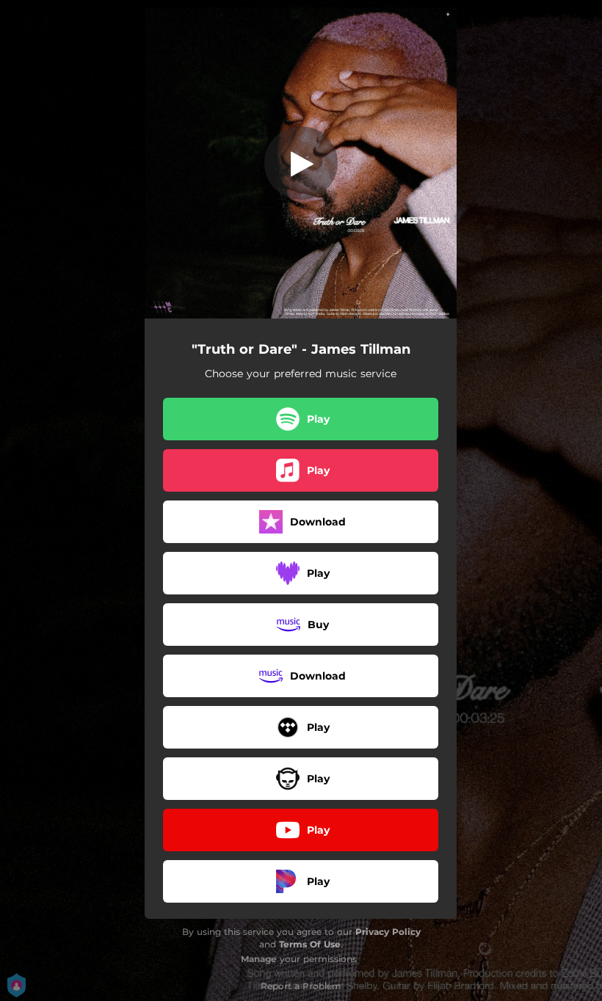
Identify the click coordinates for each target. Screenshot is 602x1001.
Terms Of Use (310, 944)
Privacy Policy (388, 931)
